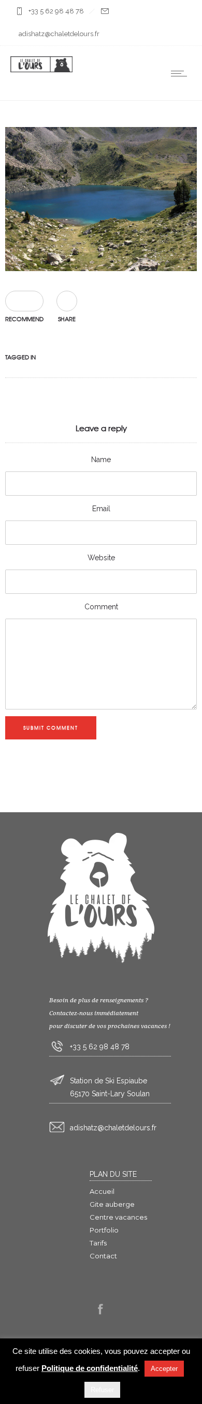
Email (101, 508)
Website (101, 558)
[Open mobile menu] (181, 73)
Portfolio (104, 1230)
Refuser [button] (102, 1390)
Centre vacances (118, 1217)
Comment (101, 607)
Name (101, 459)
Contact (103, 1256)
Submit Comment (50, 727)
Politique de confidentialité (89, 1368)
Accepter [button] (164, 1369)
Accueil (102, 1191)
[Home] (41, 70)
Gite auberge (112, 1204)
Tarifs (98, 1243)
